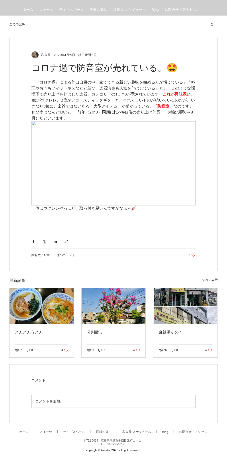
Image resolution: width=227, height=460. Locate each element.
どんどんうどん (29, 332)
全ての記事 (17, 24)
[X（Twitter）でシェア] (44, 241)
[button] (212, 24)
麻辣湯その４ (171, 332)
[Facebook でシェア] (33, 241)
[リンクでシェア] (66, 241)
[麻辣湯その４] (185, 306)
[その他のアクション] (193, 55)
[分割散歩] (114, 306)
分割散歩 (95, 332)
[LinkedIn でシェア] (55, 241)
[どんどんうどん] (42, 306)
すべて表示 (210, 280)
